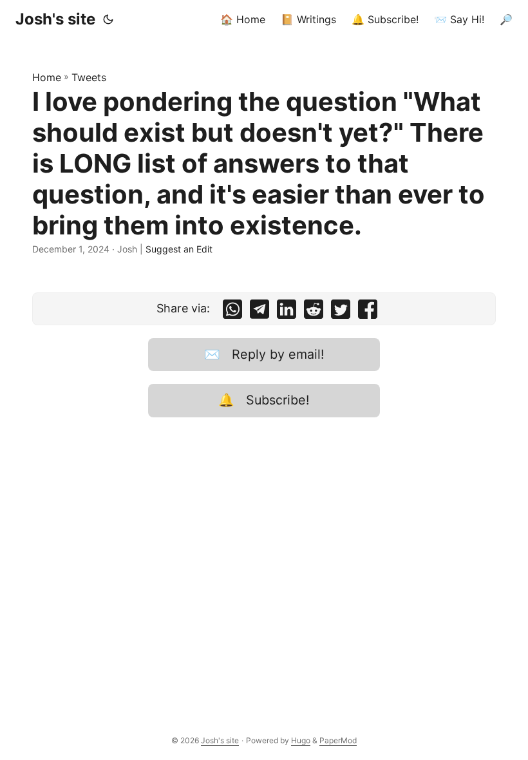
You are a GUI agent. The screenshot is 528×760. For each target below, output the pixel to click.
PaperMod (338, 740)
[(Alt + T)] (108, 19)
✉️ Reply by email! (264, 354)
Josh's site (55, 19)
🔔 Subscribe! (264, 400)
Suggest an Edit (179, 248)
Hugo (300, 740)
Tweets (88, 77)
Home (46, 77)
